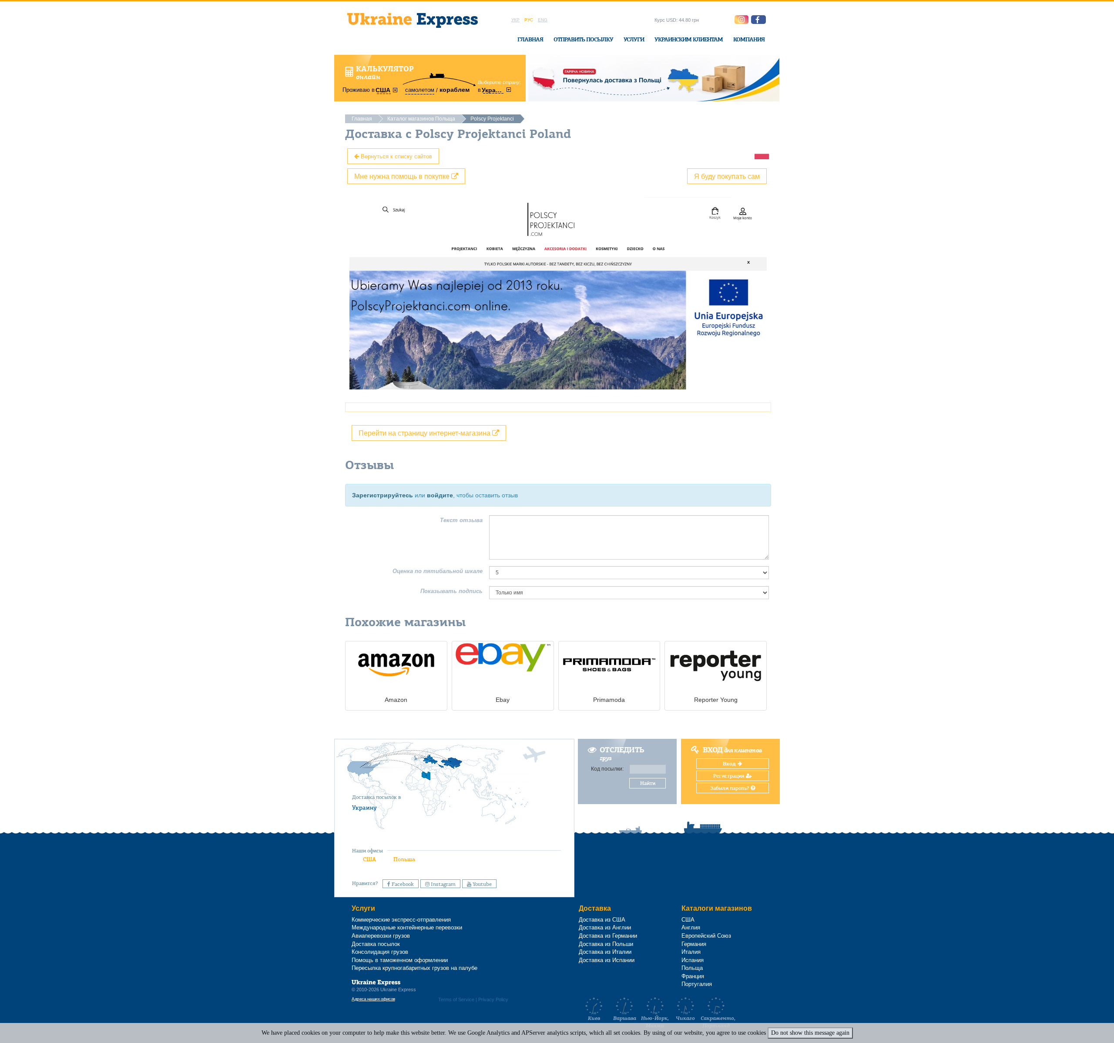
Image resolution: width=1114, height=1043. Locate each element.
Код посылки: (607, 769)
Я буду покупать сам (727, 176)
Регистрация (729, 775)
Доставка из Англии (605, 927)
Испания (692, 960)
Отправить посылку (583, 39)
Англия (690, 927)
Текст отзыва (461, 520)
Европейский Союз (706, 935)
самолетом (419, 90)
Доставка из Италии (605, 952)
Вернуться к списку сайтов (395, 156)
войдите (440, 495)
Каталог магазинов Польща (421, 119)
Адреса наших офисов (373, 998)
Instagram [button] (442, 884)
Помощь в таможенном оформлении (400, 960)
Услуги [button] (634, 39)
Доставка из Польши (606, 944)
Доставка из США (602, 919)
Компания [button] (749, 39)
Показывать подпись (451, 591)
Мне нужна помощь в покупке (402, 176)
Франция (692, 976)
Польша (404, 859)
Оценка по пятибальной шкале (438, 571)
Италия (691, 952)
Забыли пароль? (730, 788)
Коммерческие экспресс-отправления (401, 919)
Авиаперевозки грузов (381, 935)
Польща (692, 968)
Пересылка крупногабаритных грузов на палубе (414, 968)
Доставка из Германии (608, 935)
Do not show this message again (810, 1033)
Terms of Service (456, 999)
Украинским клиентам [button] (688, 39)
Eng (542, 19)
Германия (693, 944)
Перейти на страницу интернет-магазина (425, 433)
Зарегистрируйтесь (382, 495)
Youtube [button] (481, 884)
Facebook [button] (402, 884)
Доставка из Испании (606, 960)
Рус (528, 19)
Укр (515, 19)
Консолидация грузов (380, 952)
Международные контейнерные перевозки (407, 927)
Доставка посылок (376, 944)
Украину (364, 808)
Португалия (696, 984)
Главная (530, 39)
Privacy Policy (493, 999)
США (369, 859)
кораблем (455, 89)
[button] (758, 19)
